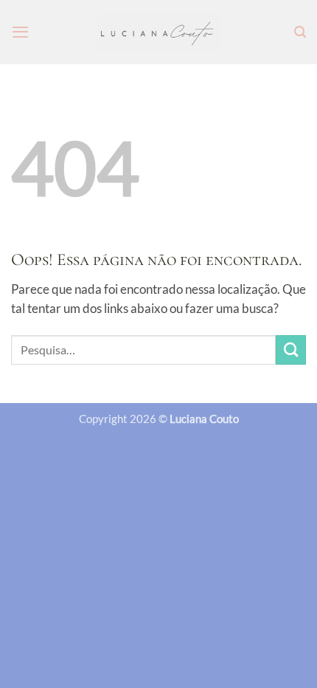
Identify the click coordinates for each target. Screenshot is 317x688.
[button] (20, 31)
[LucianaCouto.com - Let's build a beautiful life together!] (159, 32)
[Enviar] (291, 350)
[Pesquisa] (300, 32)
